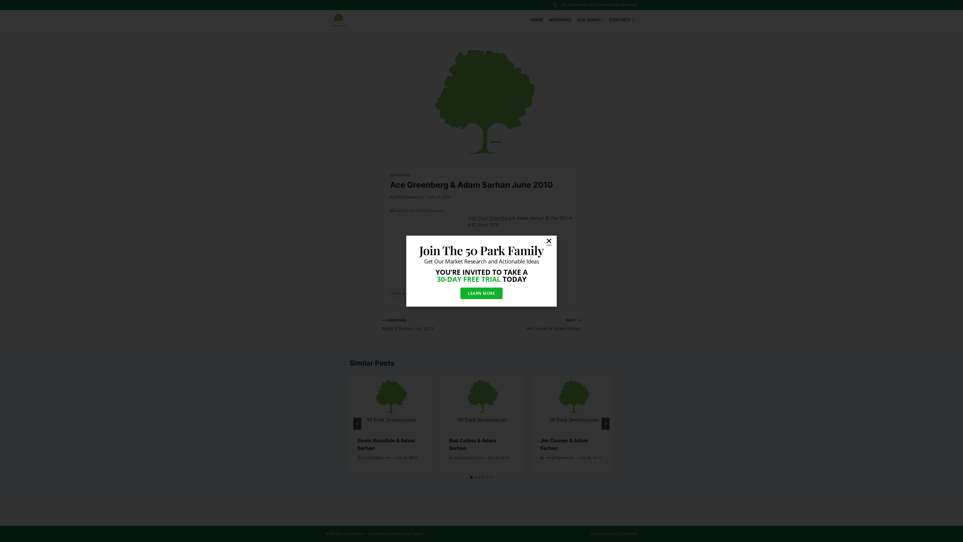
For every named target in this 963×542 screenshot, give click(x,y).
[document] (481, 271)
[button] (549, 241)
